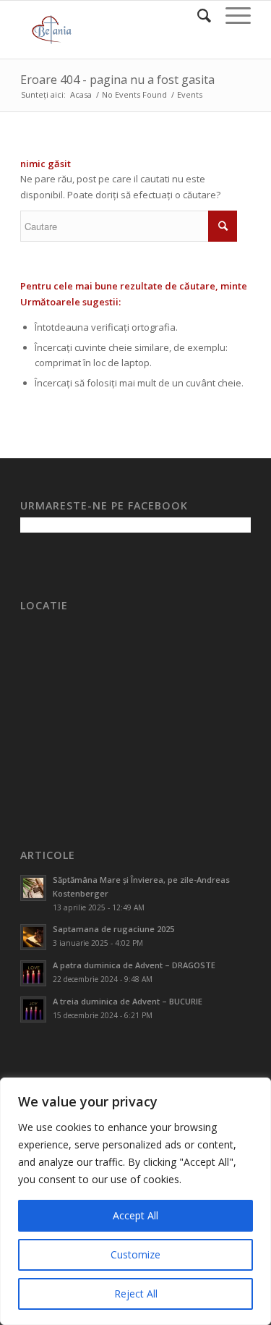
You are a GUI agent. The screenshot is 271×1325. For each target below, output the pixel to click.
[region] (135, 1201)
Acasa (81, 94)
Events (189, 94)
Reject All (136, 1293)
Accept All (135, 1215)
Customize (135, 1254)
